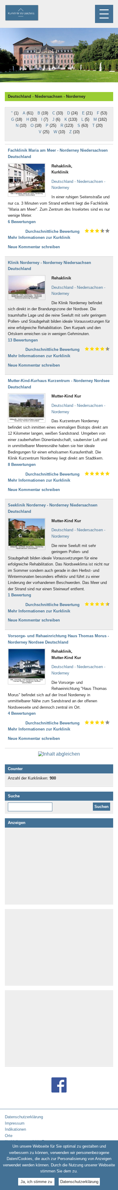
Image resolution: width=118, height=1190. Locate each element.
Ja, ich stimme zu (36, 1181)
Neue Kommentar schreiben (34, 247)
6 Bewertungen (22, 221)
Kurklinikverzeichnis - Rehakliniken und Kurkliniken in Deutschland (27, 13)
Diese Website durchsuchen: (31, 804)
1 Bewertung (19, 595)
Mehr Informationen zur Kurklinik (39, 237)
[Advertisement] (59, 866)
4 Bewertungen (22, 713)
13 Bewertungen (23, 340)
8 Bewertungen (22, 464)
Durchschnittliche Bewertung (52, 231)
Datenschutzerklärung (79, 1181)
